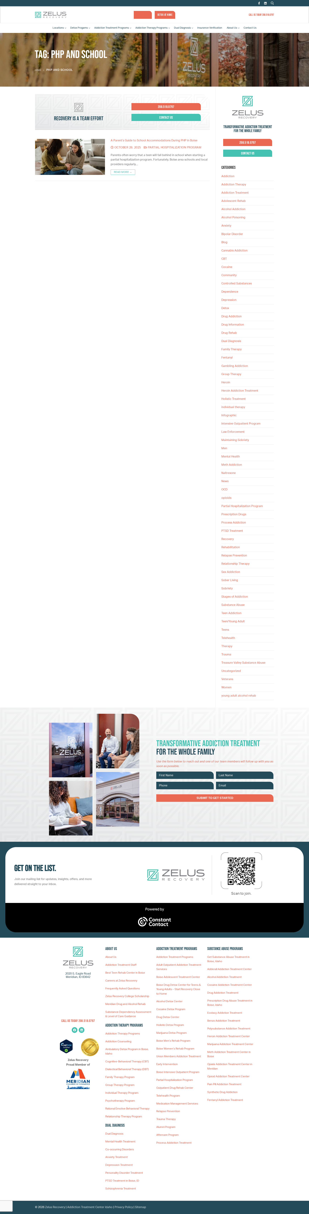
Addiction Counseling (118, 1041)
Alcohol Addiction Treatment (224, 977)
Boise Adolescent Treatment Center (178, 977)
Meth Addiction (231, 464)
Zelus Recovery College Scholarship (127, 996)
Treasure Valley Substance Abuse (243, 662)
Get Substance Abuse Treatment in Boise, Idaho (228, 959)
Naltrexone (228, 473)
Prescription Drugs (233, 514)
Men (224, 448)
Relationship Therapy (235, 563)
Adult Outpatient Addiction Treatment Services (178, 967)
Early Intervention (167, 1064)
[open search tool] (272, 3)
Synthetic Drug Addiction (222, 1092)
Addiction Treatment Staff (120, 965)
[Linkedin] (81, 1030)
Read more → (123, 172)
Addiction (227, 176)
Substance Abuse (233, 605)
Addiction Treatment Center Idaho (89, 1207)
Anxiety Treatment (116, 1157)
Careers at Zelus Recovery (121, 980)
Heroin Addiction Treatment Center (228, 1036)
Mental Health (230, 456)
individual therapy (233, 407)
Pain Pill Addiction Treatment (224, 1084)
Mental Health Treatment (120, 1141)
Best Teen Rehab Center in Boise (125, 972)
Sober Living (229, 580)
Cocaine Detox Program (170, 1009)
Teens (225, 629)
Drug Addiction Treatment (222, 993)
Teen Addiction (231, 613)
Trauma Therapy (166, 1119)
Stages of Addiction (234, 596)
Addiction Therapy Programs (122, 1033)
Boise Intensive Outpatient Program (177, 1072)
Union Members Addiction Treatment (178, 1056)
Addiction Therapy (233, 184)
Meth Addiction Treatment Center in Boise (229, 1054)
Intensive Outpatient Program (241, 423)
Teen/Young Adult (233, 621)
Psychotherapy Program (120, 1100)
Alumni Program (165, 1127)
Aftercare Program (167, 1135)
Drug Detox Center (167, 1017)
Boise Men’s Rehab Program (173, 1040)
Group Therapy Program (119, 1085)
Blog (224, 242)
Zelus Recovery (55, 1207)
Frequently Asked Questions (122, 988)
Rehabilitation (230, 547)
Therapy (226, 646)
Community (229, 275)
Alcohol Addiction (233, 209)
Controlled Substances (236, 283)
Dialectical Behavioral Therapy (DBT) (127, 1069)
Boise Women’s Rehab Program (175, 1048)
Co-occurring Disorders (119, 1149)
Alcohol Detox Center (169, 1001)
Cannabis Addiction (234, 250)
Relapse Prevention (234, 555)
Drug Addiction (231, 316)
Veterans (227, 679)
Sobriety (227, 588)
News (225, 481)
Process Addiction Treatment (174, 1143)
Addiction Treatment (235, 192)
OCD (224, 489)
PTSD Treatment (232, 530)
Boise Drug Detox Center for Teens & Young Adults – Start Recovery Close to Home (178, 989)
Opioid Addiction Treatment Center (228, 1076)
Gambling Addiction (234, 366)
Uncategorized (231, 671)
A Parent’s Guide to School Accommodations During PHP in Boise (154, 140)
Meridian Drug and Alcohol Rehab (125, 1004)
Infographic (229, 415)
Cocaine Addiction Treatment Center (229, 985)
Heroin (225, 382)
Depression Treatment (119, 1165)
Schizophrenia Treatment (120, 1188)
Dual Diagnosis (231, 341)
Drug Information (232, 324)
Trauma (226, 654)
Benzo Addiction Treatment (223, 1020)
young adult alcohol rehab (238, 695)
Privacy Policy (124, 1207)
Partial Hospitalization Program (174, 147)
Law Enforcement (233, 431)
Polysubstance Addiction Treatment (228, 1028)
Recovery (227, 539)
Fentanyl (227, 357)
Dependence (229, 291)
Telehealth (228, 638)
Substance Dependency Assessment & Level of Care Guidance (128, 1014)
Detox (225, 308)
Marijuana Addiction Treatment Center (230, 1044)
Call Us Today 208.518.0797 (261, 14)
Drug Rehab (229, 332)
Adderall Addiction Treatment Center (229, 969)
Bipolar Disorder (232, 234)
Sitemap (140, 1207)
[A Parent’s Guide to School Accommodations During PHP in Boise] (70, 157)
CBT (224, 258)
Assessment (143, 14)
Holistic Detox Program (170, 1025)
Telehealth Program (168, 1095)
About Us (110, 957)
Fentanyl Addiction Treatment (225, 1100)
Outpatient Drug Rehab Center (174, 1088)
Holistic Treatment (233, 399)
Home (38, 70)
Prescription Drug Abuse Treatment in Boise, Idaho (229, 1002)
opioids (226, 497)
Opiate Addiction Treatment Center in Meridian (229, 1066)
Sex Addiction (230, 572)
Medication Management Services (177, 1103)
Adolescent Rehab (233, 201)
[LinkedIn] (265, 3)
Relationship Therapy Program (123, 1116)
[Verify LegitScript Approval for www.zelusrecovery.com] (66, 1052)
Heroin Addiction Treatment (239, 390)
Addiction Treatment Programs (174, 957)
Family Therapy (231, 349)
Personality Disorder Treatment (124, 1173)
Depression (228, 300)
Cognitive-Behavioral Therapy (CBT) (127, 1061)
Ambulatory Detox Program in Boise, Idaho (127, 1051)
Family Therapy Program (120, 1077)
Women (226, 687)
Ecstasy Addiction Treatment (224, 1013)
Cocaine (226, 267)
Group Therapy (231, 374)
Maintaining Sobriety (235, 440)
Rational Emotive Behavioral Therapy (127, 1108)
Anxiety (226, 225)
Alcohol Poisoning (233, 217)
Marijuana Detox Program (171, 1033)
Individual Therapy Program (121, 1093)
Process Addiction (233, 522)
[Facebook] (259, 3)
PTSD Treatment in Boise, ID (122, 1180)
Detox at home (165, 14)
